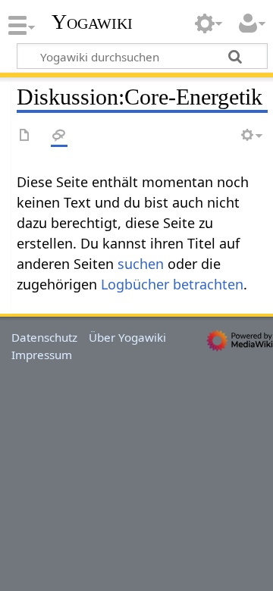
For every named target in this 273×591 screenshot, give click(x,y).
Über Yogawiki (127, 337)
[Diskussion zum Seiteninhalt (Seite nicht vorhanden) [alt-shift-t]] (59, 136)
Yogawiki (92, 22)
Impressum (41, 354)
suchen (141, 264)
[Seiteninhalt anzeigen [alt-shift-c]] (25, 136)
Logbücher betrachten (172, 284)
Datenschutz (44, 337)
